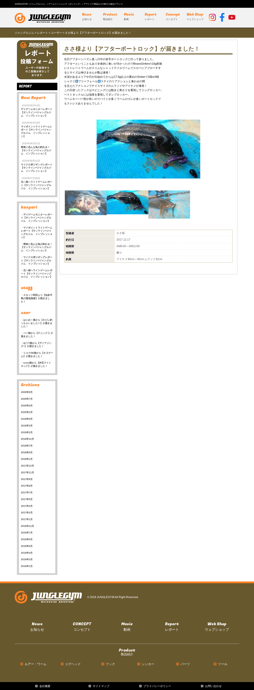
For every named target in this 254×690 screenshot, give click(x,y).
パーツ (185, 664)
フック (110, 664)
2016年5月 (27, 546)
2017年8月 (27, 485)
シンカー (148, 664)
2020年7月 (27, 398)
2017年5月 (27, 499)
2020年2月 (27, 412)
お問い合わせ (213, 686)
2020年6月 (27, 405)
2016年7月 (27, 532)
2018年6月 (27, 452)
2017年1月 (27, 519)
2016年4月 (27, 552)
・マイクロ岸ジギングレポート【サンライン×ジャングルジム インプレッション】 (36, 260)
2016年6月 (27, 539)
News (37, 626)
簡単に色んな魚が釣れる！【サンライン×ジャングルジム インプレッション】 (36, 150)
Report (172, 626)
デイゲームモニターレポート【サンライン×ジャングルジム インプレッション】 (36, 112)
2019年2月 (27, 432)
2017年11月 (27, 472)
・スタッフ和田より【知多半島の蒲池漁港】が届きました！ (36, 298)
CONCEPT (82, 626)
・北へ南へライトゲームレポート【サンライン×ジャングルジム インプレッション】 (36, 273)
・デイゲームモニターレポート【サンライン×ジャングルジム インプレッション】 (36, 217)
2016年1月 (27, 566)
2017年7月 (27, 492)
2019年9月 (27, 418)
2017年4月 (27, 506)
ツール (222, 664)
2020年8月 (27, 392)
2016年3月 (27, 559)
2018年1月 (27, 459)
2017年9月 (27, 479)
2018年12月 (27, 439)
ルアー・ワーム (35, 664)
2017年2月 (27, 512)
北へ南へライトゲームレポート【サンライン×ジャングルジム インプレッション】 (36, 185)
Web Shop (217, 626)
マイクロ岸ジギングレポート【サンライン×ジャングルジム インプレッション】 (36, 167)
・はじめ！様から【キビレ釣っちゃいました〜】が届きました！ (36, 323)
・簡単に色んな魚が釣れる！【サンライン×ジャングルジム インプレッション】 (36, 247)
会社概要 (44, 686)
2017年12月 (27, 465)
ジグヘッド (73, 664)
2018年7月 (27, 445)
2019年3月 (27, 425)
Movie (127, 626)
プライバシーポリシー (157, 686)
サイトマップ (101, 686)
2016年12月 (27, 526)
